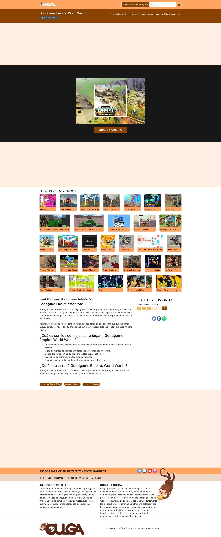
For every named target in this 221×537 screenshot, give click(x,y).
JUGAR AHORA (110, 130)
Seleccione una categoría (135, 4)
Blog (42, 477)
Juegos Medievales (91, 384)
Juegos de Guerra (72, 384)
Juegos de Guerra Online (51, 384)
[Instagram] (155, 471)
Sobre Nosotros (55, 477)
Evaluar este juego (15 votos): (148, 304)
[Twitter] (154, 318)
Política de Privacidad (77, 477)
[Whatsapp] (164, 318)
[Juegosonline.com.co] (49, 4)
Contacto (96, 477)
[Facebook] (159, 318)
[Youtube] (150, 471)
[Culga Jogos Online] (62, 528)
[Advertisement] (110, 44)
